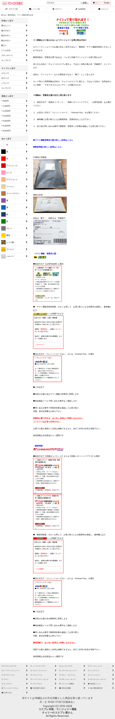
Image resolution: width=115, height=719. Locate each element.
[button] (107, 3)
